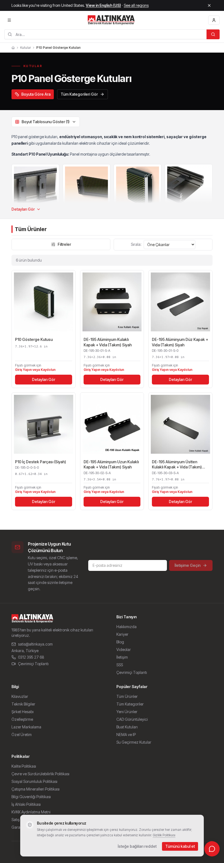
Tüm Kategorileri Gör (79, 94)
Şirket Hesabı (22, 711)
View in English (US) (103, 5)
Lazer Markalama (26, 727)
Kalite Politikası (23, 766)
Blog (120, 642)
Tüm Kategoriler (130, 704)
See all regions (136, 5)
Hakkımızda (126, 626)
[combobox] (105, 34)
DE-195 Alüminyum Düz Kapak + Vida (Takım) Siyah (180, 342)
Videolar (123, 649)
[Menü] (9, 20)
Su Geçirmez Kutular (133, 742)
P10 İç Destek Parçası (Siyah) (40, 461)
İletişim (122, 657)
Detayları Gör (23, 209)
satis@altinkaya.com (35, 644)
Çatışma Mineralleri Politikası (35, 789)
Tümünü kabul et (180, 846)
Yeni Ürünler (126, 711)
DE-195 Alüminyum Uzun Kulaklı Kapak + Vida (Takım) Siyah (111, 464)
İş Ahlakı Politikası (26, 804)
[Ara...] (213, 34)
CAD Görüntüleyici (132, 719)
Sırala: (136, 244)
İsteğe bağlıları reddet (137, 846)
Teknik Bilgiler (23, 704)
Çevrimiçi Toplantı (33, 663)
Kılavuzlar (19, 696)
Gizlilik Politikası (164, 835)
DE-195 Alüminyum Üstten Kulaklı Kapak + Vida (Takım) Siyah (177, 464)
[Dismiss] (209, 5)
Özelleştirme (22, 719)
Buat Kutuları (127, 727)
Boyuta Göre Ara (36, 94)
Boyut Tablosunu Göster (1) (46, 121)
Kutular (25, 47)
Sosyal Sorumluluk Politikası (34, 781)
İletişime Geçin (188, 565)
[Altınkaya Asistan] (212, 848)
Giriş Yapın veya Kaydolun (35, 370)
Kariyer (122, 634)
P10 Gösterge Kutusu (34, 339)
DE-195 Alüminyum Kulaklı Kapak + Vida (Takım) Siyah (108, 342)
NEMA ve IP (126, 734)
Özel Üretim (21, 734)
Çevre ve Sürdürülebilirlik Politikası (40, 773)
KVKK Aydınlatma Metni (31, 812)
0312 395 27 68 (31, 657)
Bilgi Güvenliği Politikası (31, 796)
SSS (119, 664)
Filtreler (64, 244)
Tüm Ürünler (127, 696)
